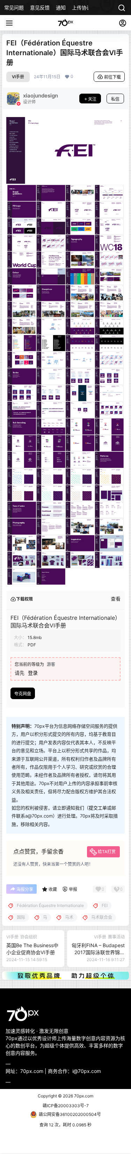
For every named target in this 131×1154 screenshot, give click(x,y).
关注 (92, 99)
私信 (115, 99)
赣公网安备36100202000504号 (70, 1114)
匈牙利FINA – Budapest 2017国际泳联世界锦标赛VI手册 (98, 952)
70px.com (83, 1095)
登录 (33, 673)
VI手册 (18, 76)
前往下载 (112, 77)
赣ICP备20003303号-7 (66, 1105)
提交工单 (98, 808)
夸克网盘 (22, 693)
